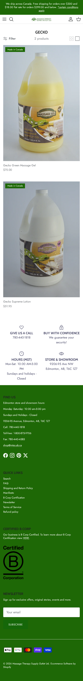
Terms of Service (12, 507)
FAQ (5, 483)
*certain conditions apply (58, 9)
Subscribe (15, 624)
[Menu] (4, 19)
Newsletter (9, 502)
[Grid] (71, 38)
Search (7, 479)
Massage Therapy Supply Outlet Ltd (30, 663)
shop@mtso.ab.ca (12, 445)
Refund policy (10, 512)
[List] (77, 38)
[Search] (13, 19)
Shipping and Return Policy (18, 488)
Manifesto (8, 493)
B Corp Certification (14, 498)
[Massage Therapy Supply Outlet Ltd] (41, 19)
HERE (26, 538)
